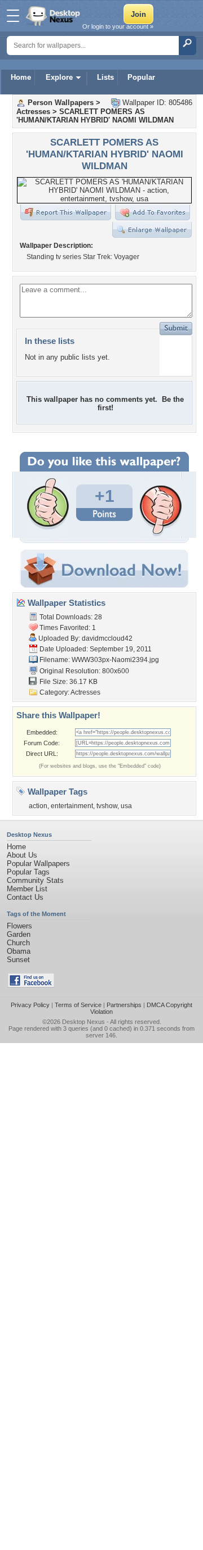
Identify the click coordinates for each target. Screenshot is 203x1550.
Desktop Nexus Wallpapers (54, 15)
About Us (22, 855)
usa (126, 806)
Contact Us (25, 897)
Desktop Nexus (83, 1021)
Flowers (19, 926)
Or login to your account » (117, 26)
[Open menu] (13, 15)
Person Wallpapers (61, 102)
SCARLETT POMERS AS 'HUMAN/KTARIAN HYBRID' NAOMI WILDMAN (95, 115)
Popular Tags (28, 872)
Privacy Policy (30, 1004)
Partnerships (124, 1004)
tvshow (106, 806)
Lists (105, 77)
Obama (18, 951)
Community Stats (35, 880)
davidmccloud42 (107, 638)
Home (21, 77)
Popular (141, 77)
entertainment (72, 806)
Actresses (33, 111)
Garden (18, 934)
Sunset (18, 959)
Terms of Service (78, 1004)
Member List (27, 889)
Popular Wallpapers (38, 863)
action (38, 806)
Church (18, 943)
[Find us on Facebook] (31, 985)
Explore (59, 77)
